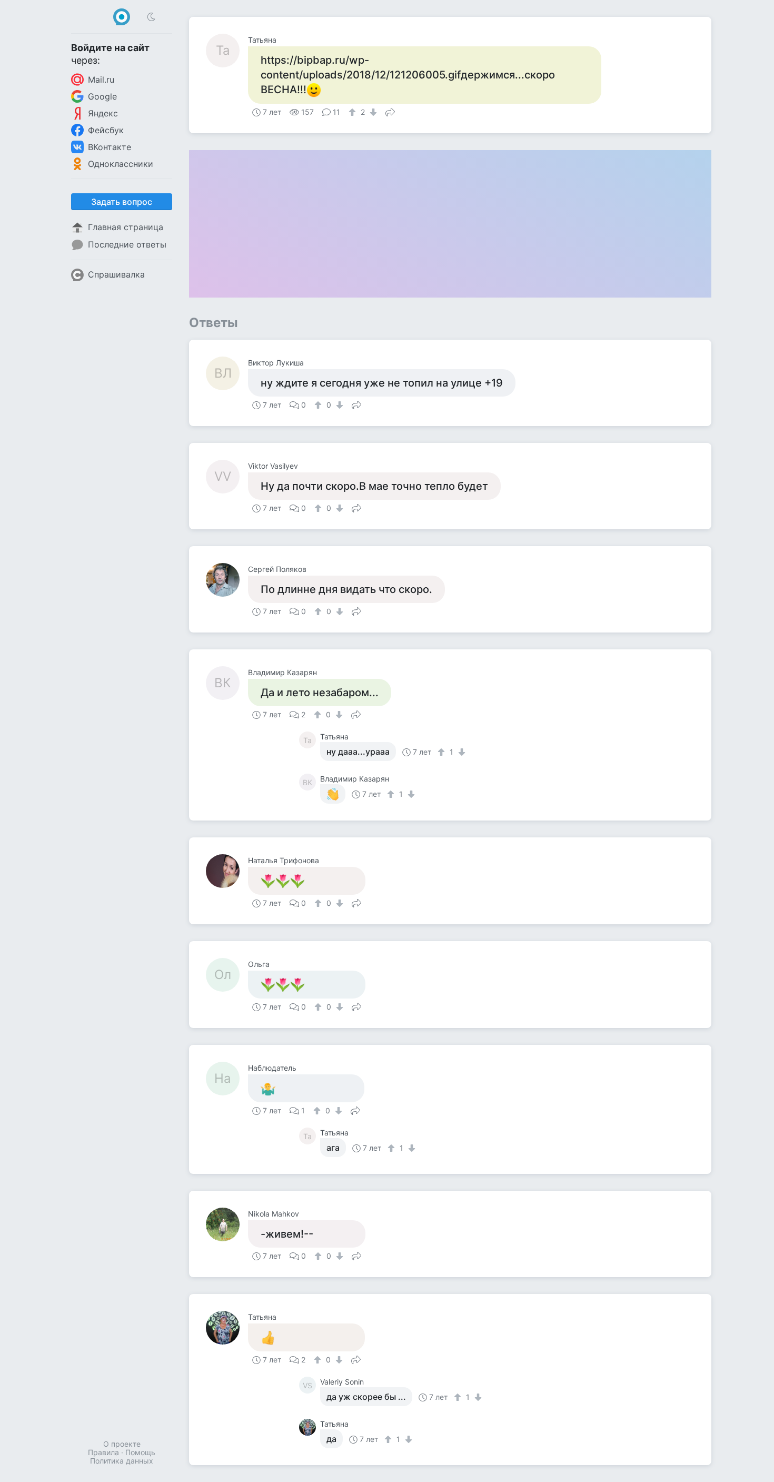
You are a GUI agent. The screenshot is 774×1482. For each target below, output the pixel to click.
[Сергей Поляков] (227, 580)
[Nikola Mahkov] (227, 1224)
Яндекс (103, 113)
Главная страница (125, 227)
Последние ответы (127, 244)
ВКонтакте (109, 147)
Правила (103, 1452)
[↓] (372, 112)
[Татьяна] (227, 1328)
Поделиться (390, 111)
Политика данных (121, 1460)
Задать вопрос (121, 201)
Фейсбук (106, 130)
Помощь (140, 1452)
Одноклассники (120, 164)
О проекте (122, 1443)
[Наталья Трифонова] (227, 871)
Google (102, 96)
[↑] (354, 112)
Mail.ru (101, 79)
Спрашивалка (116, 274)
